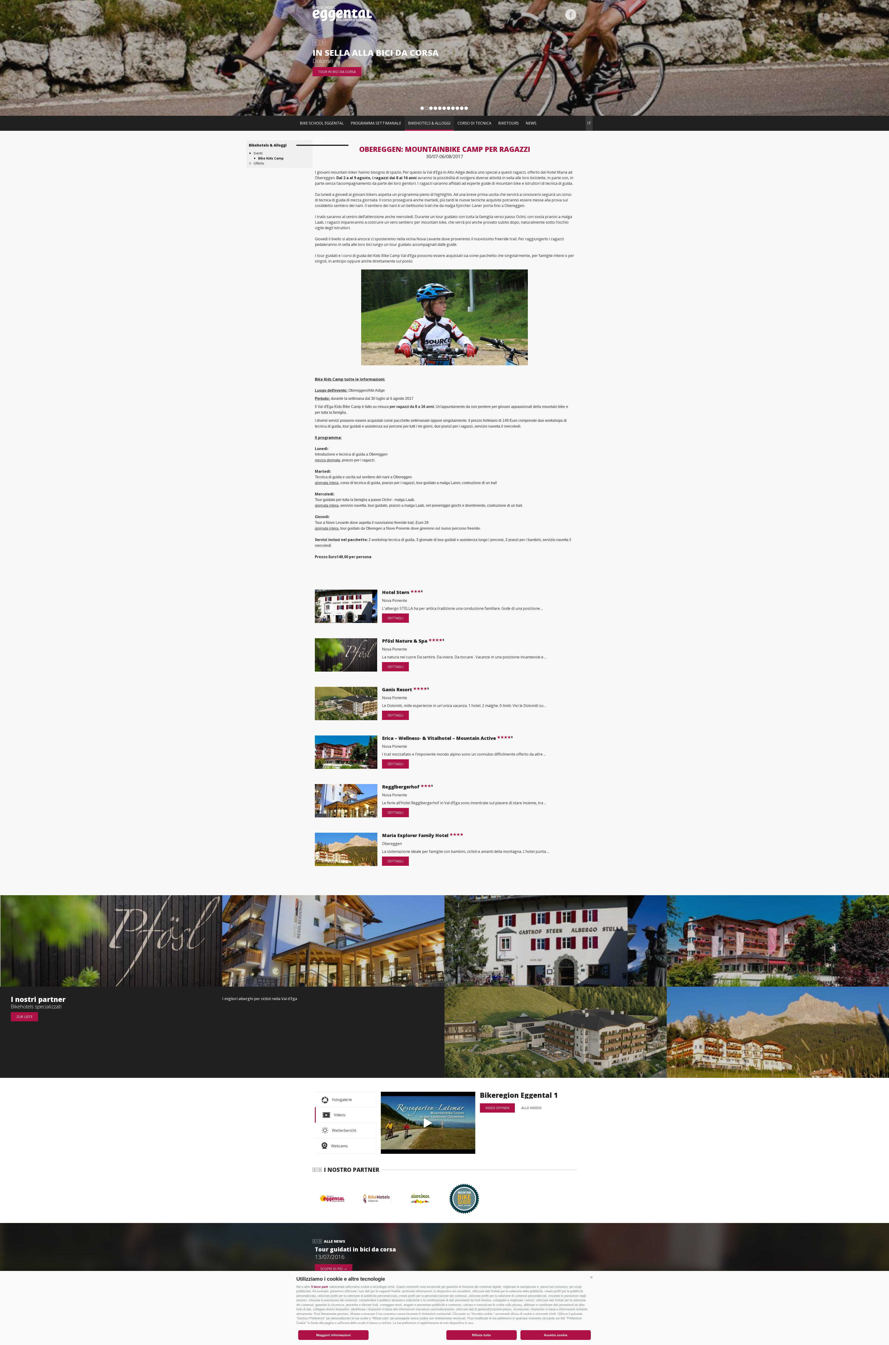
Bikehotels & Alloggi (429, 123)
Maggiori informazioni (333, 1335)
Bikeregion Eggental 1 (428, 1123)
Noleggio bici (330, 71)
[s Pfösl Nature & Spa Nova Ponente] (111, 941)
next (322, 43)
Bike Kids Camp (271, 158)
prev (316, 43)
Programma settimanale (376, 123)
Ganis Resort (405, 689)
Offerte (259, 163)
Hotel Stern (402, 592)
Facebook (570, 14)
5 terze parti (319, 1287)
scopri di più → (333, 1269)
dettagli (395, 618)
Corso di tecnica (474, 123)
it (589, 123)
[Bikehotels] (379, 1198)
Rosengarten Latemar (322, 138)
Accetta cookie (555, 1335)
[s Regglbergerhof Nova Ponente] (333, 941)
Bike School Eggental (322, 123)
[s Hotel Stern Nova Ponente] (555, 941)
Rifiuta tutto (481, 1335)
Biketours (508, 123)
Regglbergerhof (407, 787)
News (531, 123)
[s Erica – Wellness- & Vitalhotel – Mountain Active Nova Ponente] (778, 941)
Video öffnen (497, 1108)
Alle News (334, 1241)
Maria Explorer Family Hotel (416, 835)
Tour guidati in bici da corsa (355, 1249)
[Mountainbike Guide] (466, 1198)
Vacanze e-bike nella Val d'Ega (385, 53)
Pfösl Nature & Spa (413, 641)
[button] (591, 1277)
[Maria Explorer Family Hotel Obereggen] (778, 1032)
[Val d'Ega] (335, 1198)
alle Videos (531, 1108)
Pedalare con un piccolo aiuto (349, 61)
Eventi (258, 153)
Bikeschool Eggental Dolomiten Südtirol (342, 13)
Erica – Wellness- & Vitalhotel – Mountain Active (447, 738)
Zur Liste (24, 1016)
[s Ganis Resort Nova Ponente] (555, 1032)
